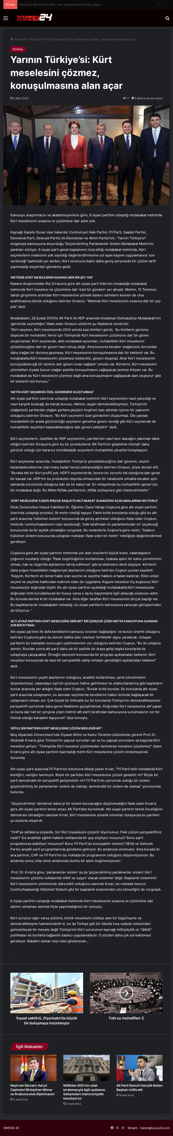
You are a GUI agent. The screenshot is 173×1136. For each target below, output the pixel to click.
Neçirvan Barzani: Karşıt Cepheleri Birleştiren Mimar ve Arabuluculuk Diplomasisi (32, 1089)
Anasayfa (20, 39)
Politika (34, 39)
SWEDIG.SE (11, 1128)
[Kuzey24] (32, 17)
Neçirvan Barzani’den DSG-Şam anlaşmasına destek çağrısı (60, 4)
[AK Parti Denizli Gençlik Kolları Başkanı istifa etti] (139, 1068)
